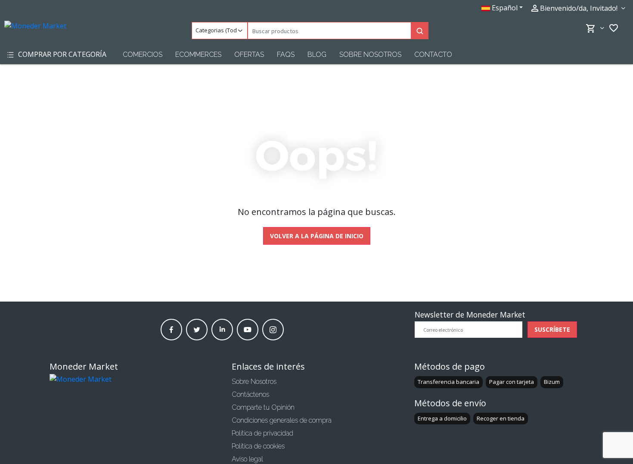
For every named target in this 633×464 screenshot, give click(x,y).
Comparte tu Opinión (263, 407)
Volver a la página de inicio (316, 236)
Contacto (433, 54)
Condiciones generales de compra (282, 420)
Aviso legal (247, 459)
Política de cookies (258, 446)
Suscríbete (552, 329)
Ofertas (249, 54)
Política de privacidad (262, 433)
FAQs (286, 54)
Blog (316, 54)
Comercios (142, 54)
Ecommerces (198, 54)
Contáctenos (250, 394)
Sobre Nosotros (370, 54)
